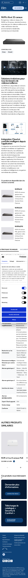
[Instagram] (11, 561)
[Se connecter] (20, 2)
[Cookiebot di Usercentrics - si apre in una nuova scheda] (19, 257)
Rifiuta (14, 319)
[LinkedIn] (6, 561)
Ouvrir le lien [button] (8, 461)
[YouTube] (9, 561)
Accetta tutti (14, 309)
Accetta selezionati (14, 314)
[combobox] (7, 2)
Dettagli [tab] (12, 261)
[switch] (24, 293)
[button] (4, 52)
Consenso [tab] (4, 261)
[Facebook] (3, 561)
